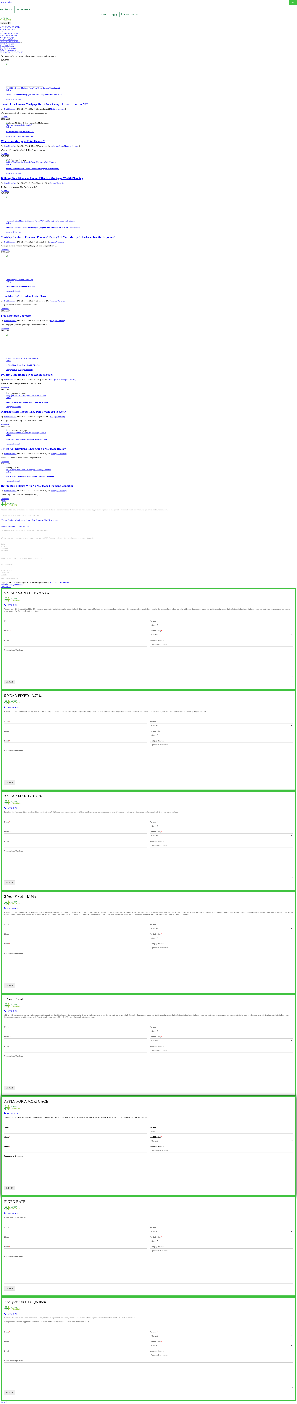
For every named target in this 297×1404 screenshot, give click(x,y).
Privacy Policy (6, 570)
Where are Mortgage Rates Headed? (19, 125)
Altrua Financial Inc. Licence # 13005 (15, 526)
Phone (7, 631)
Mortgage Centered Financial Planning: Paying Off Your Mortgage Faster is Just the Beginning (40, 221)
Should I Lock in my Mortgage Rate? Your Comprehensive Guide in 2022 (33, 88)
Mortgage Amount (157, 640)
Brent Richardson (10, 109)
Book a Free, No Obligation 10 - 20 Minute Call (21, 515)
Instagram (4, 548)
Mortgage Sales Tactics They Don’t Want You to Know (26, 396)
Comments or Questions (13, 650)
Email (7, 640)
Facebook (4, 550)
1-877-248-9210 (130, 14)
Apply (114, 14)
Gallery (8, 90)
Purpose (154, 621)
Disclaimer (5, 572)
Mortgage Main (11, 136)
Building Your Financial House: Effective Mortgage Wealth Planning (31, 162)
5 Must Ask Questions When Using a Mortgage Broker (26, 433)
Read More (5, 117)
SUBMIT (9, 682)
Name (7, 621)
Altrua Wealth (23, 9)
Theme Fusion (64, 582)
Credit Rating (156, 631)
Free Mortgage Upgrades (16, 315)
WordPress (53, 582)
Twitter (3, 544)
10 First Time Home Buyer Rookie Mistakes (22, 359)
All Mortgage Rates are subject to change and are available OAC (24, 530)
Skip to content (6, 2)
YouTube (4, 546)
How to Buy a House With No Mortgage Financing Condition (28, 470)
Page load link (6, 587)
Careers (3, 575)
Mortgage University (13, 99)
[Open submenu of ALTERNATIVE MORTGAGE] (21, 42)
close (293, 2)
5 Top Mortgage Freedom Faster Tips (19, 280)
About (104, 14)
